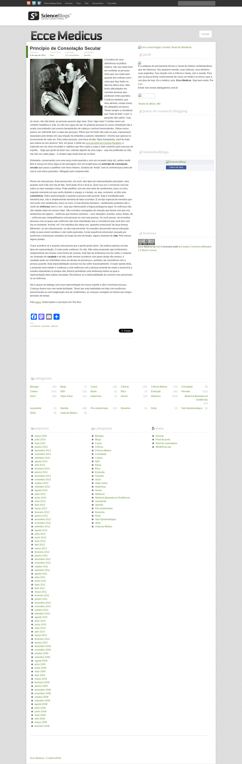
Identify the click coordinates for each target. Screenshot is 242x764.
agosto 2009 (41, 660)
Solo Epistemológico (191, 408)
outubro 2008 (41, 697)
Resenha (125, 408)
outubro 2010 (41, 610)
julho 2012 (40, 534)
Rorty (154, 408)
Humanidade (97, 3)
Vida (86, 3)
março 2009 (41, 679)
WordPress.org (163, 447)
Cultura (34, 391)
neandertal (35, 408)
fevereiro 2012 (42, 552)
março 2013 (41, 508)
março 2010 (41, 635)
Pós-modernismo (99, 408)
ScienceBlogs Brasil (52, 3)
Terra (78, 3)
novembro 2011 (43, 562)
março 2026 (41, 436)
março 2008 (41, 722)
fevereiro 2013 (42, 512)
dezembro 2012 (43, 519)
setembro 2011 (42, 570)
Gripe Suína (66, 396)
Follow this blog (176, 167)
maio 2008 (40, 715)
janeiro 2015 (41, 447)
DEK (62, 391)
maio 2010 (40, 628)
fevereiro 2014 (42, 468)
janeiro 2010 (41, 642)
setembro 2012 (42, 526)
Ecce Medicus (37, 758)
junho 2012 (40, 537)
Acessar (160, 436)
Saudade (45, 326)
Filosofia (185, 391)
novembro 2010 (43, 606)
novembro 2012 (43, 523)
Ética (123, 391)
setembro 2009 (42, 657)
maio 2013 (40, 501)
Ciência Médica (159, 386)
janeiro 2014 (41, 472)
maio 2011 (40, 584)
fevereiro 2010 (42, 639)
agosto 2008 (41, 704)
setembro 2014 (42, 458)
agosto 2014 (41, 461)
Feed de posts (163, 439)
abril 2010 (40, 631)
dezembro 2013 (43, 476)
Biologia (34, 386)
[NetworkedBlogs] (176, 162)
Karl (52, 55)
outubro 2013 (41, 483)
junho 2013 (40, 497)
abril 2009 (40, 675)
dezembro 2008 (43, 690)
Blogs (63, 386)
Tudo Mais (111, 3)
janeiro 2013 (41, 515)
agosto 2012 (41, 530)
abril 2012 (40, 544)
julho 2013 (40, 494)
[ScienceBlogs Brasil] (50, 18)
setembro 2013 (42, 486)
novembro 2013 (43, 479)
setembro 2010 (42, 613)
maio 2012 (40, 541)
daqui (38, 302)
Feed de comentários (166, 443)
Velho (33, 413)
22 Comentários (72, 55)
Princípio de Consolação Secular (65, 48)
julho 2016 (40, 439)
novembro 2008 (43, 693)
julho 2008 (40, 708)
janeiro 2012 (41, 555)
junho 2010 (40, 624)
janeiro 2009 (41, 686)
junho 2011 (40, 581)
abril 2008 (40, 718)
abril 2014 (40, 465)
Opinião (87, 55)
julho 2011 (40, 577)
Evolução (156, 391)
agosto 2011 (41, 573)
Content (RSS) (53, 758)
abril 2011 (40, 588)
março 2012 (41, 548)
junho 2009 (40, 668)
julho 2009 (40, 664)
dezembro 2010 (43, 602)
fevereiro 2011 (42, 595)
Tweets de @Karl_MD (149, 103)
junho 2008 (40, 711)
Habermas (96, 396)
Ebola (94, 391)
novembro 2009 (43, 649)
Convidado (187, 386)
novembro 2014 (43, 454)
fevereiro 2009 (42, 682)
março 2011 (41, 592)
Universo (69, 3)
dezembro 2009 (43, 646)
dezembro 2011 (43, 559)
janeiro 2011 (41, 599)
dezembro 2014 (43, 450)
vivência (54, 326)
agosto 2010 (41, 617)
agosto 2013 (41, 490)
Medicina (156, 396)
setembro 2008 (42, 700)
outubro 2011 (41, 566)
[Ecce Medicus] (68, 40)
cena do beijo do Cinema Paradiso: (103, 143)
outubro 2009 (41, 653)
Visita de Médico (68, 413)
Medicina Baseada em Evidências (196, 398)
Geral (33, 396)
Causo (94, 386)
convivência (35, 326)
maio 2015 (40, 443)
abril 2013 (40, 505)
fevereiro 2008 (42, 726)
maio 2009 (40, 671)
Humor (124, 396)
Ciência (125, 386)
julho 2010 (40, 621)
